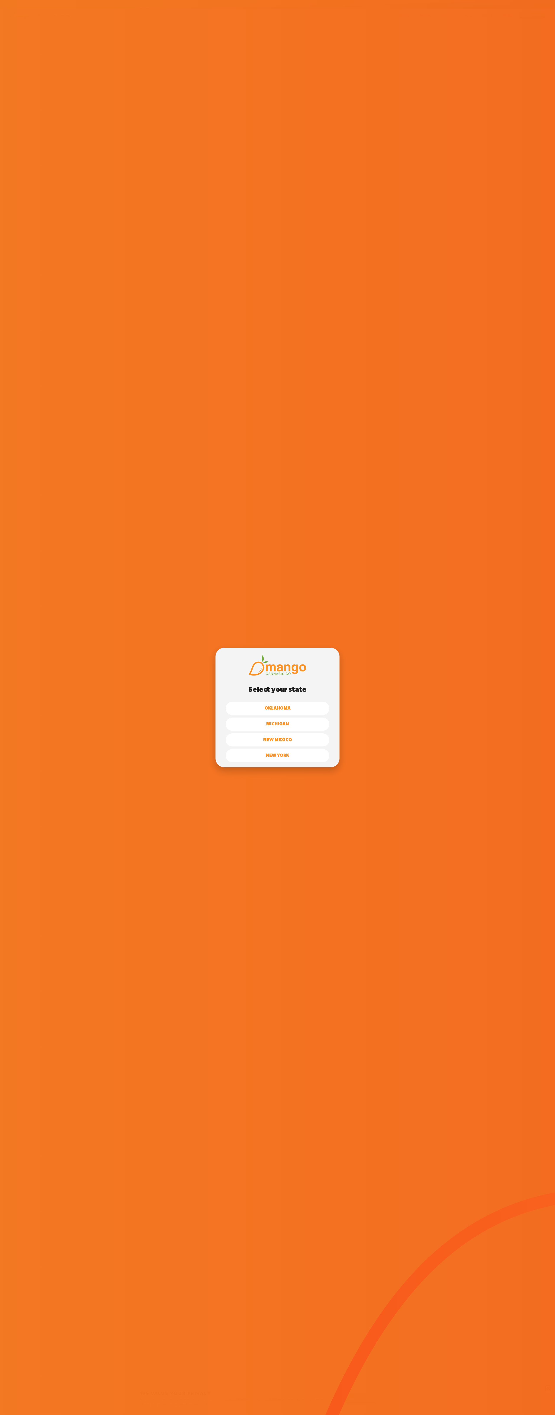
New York (277, 755)
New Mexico (277, 740)
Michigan (277, 724)
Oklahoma (277, 708)
